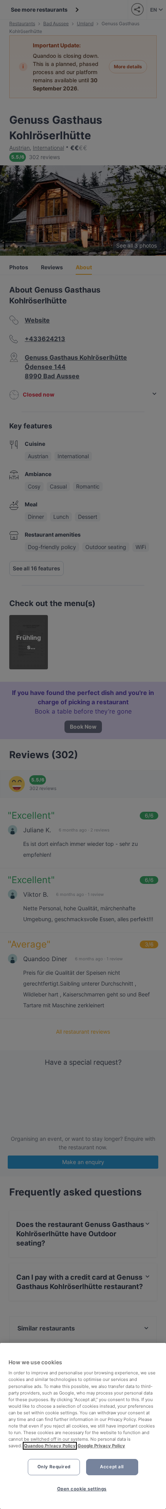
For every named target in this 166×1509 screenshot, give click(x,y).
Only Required (54, 1466)
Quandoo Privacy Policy (50, 1445)
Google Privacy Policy (101, 1445)
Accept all (112, 1466)
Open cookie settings (82, 1489)
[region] (83, 1426)
